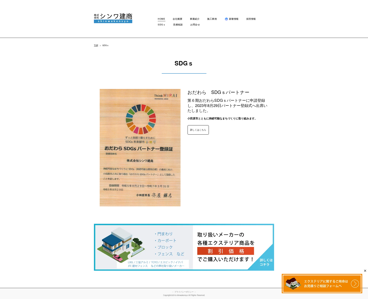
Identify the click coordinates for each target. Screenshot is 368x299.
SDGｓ (161, 24)
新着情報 (234, 18)
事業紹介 (195, 18)
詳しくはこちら (198, 129)
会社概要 (177, 18)
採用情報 (251, 18)
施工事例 (212, 18)
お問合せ (195, 24)
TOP (96, 45)
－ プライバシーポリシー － (184, 291)
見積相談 (178, 24)
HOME (161, 18)
